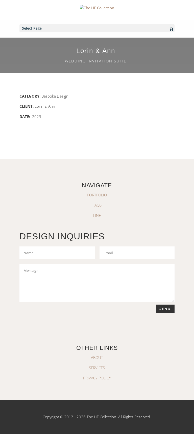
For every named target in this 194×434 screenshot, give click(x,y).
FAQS (97, 205)
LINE (97, 215)
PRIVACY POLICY (97, 377)
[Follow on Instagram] (91, 329)
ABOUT (97, 357)
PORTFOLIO (97, 194)
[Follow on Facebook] (103, 329)
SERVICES (97, 367)
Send (165, 308)
